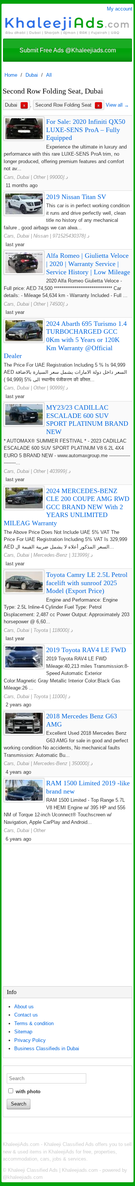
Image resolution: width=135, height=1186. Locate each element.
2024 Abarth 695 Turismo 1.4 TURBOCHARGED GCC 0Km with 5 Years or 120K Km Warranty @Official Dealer (65, 340)
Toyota (40, 630)
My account (119, 9)
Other (39, 177)
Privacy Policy (30, 1040)
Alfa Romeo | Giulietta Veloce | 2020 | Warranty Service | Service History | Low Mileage (88, 263)
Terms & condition (34, 1023)
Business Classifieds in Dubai (46, 1048)
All (49, 75)
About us (24, 1006)
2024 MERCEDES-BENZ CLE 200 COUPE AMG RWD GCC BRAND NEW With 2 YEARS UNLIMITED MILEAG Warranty (66, 507)
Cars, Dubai (16, 177)
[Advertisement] (67, 915)
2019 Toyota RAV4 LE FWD (86, 650)
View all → (117, 105)
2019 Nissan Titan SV (76, 197)
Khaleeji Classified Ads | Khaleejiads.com (53, 1170)
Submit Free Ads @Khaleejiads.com (68, 50)
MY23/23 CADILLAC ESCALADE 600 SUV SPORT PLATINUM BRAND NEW (87, 419)
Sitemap (23, 1031)
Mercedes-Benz (50, 555)
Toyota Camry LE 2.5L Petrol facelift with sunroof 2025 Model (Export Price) (87, 582)
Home (10, 75)
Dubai (32, 75)
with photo (27, 1091)
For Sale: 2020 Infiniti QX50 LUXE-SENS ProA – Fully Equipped (85, 129)
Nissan (40, 236)
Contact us (26, 1015)
